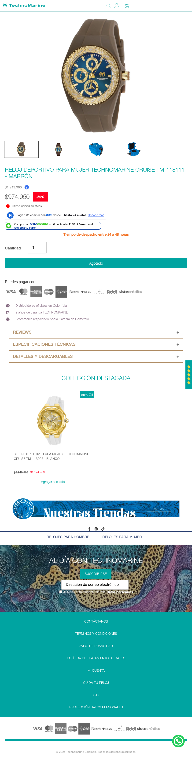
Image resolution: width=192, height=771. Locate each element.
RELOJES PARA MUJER (122, 536)
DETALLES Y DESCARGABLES (43, 356)
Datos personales (119, 592)
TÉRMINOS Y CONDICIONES (96, 633)
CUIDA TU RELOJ (96, 683)
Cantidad (13, 248)
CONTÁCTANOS (96, 621)
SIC (96, 695)
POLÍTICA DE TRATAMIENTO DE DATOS (96, 658)
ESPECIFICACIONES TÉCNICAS (44, 344)
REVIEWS (22, 332)
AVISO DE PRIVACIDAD (96, 646)
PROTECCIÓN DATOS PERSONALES (96, 707)
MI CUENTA (96, 670)
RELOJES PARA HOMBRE (68, 536)
